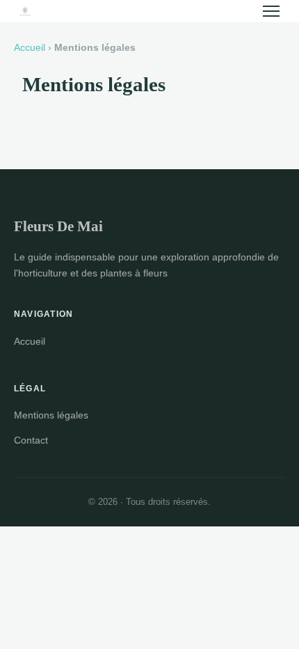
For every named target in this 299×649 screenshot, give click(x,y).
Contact (31, 440)
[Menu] (271, 11)
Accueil (29, 47)
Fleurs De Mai (58, 226)
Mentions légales (51, 415)
